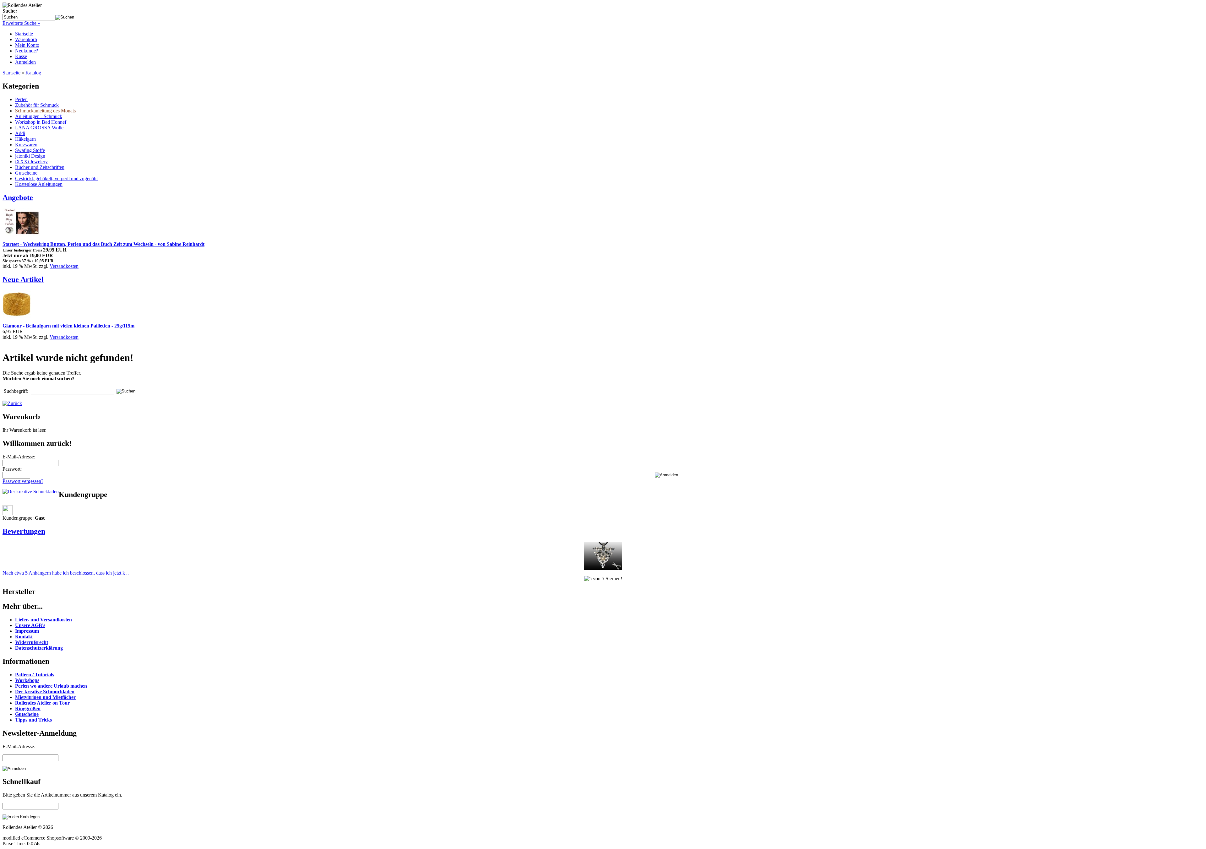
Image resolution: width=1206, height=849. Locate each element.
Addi (20, 133)
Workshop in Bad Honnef (40, 122)
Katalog (33, 72)
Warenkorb (26, 39)
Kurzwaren (26, 144)
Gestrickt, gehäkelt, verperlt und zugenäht (56, 178)
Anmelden (25, 62)
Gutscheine (26, 173)
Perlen (21, 99)
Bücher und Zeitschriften (39, 167)
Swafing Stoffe (30, 150)
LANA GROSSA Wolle (39, 127)
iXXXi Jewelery (31, 161)
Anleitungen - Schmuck (38, 116)
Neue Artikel (23, 279)
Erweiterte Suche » (21, 23)
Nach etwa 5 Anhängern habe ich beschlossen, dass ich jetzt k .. (66, 573)
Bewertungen (24, 531)
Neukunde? (26, 50)
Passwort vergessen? (23, 481)
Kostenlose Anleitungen (38, 184)
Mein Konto (27, 45)
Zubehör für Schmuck (37, 105)
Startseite (24, 33)
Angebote (18, 197)
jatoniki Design (30, 156)
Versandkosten (64, 266)
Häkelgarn (25, 139)
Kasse (21, 56)
